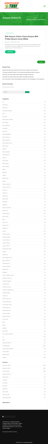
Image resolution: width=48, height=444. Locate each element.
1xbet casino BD (6, 140)
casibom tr (5, 228)
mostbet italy (5, 284)
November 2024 (6, 368)
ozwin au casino (6, 313)
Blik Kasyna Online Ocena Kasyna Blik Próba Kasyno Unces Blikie (21, 37)
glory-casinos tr (6, 260)
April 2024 (4, 389)
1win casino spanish (7, 110)
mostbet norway (6, 287)
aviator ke (4, 193)
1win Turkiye (5, 122)
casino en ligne (6, 234)
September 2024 (6, 374)
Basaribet (4, 204)
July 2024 (4, 380)
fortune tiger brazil (7, 257)
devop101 (8, 42)
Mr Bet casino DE (6, 298)
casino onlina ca (6, 240)
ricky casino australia (7, 334)
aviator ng (4, 196)
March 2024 (5, 391)
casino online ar (6, 243)
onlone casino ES (6, 310)
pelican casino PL (6, 316)
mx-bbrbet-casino (7, 304)
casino (4, 231)
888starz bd (5, 178)
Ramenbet (5, 331)
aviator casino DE (6, 184)
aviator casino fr (6, 187)
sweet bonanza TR (7, 343)
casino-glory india (6, 249)
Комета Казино (5, 354)
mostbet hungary (6, 281)
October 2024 (5, 371)
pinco (3, 322)
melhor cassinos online (8, 275)
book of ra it (5, 225)
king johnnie (5, 269)
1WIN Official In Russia (7, 119)
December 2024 (6, 365)
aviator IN (4, 190)
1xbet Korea (5, 146)
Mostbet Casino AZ (7, 278)
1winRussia (4, 128)
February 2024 (6, 394)
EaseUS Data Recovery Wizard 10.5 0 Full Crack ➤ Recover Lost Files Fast (20, 70)
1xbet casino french (7, 143)
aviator (4, 181)
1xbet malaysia (6, 152)
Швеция (4, 357)
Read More (10, 51)
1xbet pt (4, 157)
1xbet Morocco (6, 155)
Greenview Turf (6, 263)
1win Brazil (4, 107)
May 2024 (4, 386)
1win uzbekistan (6, 125)
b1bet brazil (5, 199)
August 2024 (5, 377)
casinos (4, 251)
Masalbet (4, 272)
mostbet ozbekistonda (8, 290)
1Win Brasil (4, 105)
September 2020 (6, 397)
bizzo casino (5, 216)
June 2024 (5, 383)
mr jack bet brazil (6, 301)
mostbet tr (5, 295)
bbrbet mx (5, 210)
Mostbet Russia (6, 293)
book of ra (5, 222)
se (3, 337)
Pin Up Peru (5, 319)
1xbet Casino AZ (6, 137)
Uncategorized (6, 345)
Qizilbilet (4, 328)
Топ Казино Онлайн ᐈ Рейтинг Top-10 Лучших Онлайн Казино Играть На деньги (21, 72)
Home (35, 18)
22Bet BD (4, 172)
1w (3, 102)
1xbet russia (5, 160)
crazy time (5, 254)
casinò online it (6, 246)
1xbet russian (5, 163)
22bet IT (4, 175)
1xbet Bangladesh (6, 134)
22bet (3, 169)
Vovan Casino (5, 351)
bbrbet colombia (6, 207)
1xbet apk (4, 131)
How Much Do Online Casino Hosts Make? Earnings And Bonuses (18, 74)
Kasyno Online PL (9, 33)
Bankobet (4, 201)
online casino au (6, 307)
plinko (3, 325)
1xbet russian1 (5, 166)
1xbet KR (4, 149)
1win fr (3, 113)
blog (3, 219)
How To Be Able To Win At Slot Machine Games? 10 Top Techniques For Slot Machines (23, 79)
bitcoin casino (5, 213)
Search (41, 62)
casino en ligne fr (6, 237)
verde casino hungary (7, 348)
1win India (4, 116)
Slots (3, 340)
